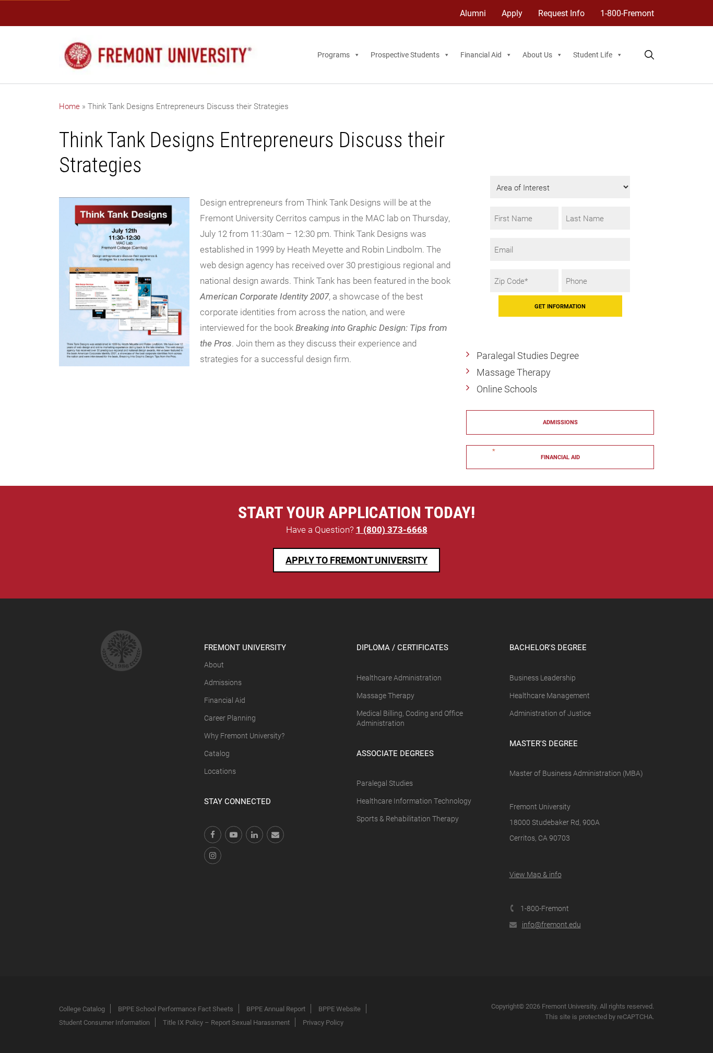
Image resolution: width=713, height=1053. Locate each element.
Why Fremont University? (244, 735)
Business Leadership (542, 678)
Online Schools (507, 388)
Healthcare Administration (399, 678)
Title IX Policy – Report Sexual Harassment (226, 1022)
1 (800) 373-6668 (391, 529)
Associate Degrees (395, 753)
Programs (333, 54)
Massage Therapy (514, 372)
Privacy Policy (323, 1022)
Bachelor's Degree (548, 647)
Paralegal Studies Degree (528, 355)
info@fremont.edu (551, 924)
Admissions (560, 422)
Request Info (561, 12)
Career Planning (230, 718)
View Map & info (535, 874)
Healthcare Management (549, 695)
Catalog (217, 753)
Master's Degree (543, 743)
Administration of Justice (550, 713)
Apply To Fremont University (356, 560)
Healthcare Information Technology (413, 801)
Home (69, 106)
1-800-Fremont (627, 12)
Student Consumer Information (104, 1022)
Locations (220, 771)
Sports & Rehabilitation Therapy (407, 818)
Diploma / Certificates (402, 647)
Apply (512, 12)
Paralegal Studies (384, 783)
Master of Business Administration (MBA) (576, 773)
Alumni (473, 12)
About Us (537, 54)
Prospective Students (405, 54)
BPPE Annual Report (275, 1008)
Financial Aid (481, 54)
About (214, 664)
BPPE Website (339, 1008)
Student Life (592, 54)
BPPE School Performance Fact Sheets (175, 1008)
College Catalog (82, 1008)
